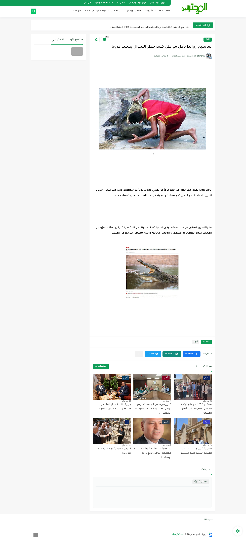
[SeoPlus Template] (211, 534)
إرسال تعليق (200, 481)
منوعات (77, 11)
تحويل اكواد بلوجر (158, 3)
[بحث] (33, 11)
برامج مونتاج (99, 11)
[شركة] (77, 51)
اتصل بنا (121, 3)
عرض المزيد (100, 366)
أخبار (208, 39)
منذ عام (206, 401)
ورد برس (128, 11)
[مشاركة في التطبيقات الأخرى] (139, 354)
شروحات (148, 11)
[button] (191, 354)
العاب (87, 11)
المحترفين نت (177, 534)
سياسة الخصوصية (104, 3)
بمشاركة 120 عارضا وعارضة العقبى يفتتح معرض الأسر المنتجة (196, 409)
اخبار (167, 11)
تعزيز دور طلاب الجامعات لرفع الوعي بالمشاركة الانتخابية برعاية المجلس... (153, 409)
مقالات (159, 11)
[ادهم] (35, 535)
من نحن (87, 3)
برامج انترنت (114, 11)
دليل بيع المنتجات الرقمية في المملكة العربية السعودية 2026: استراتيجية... (149, 25)
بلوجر (138, 11)
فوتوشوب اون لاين (137, 3)
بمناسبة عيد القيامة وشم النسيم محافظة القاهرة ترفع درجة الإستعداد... (152, 453)
